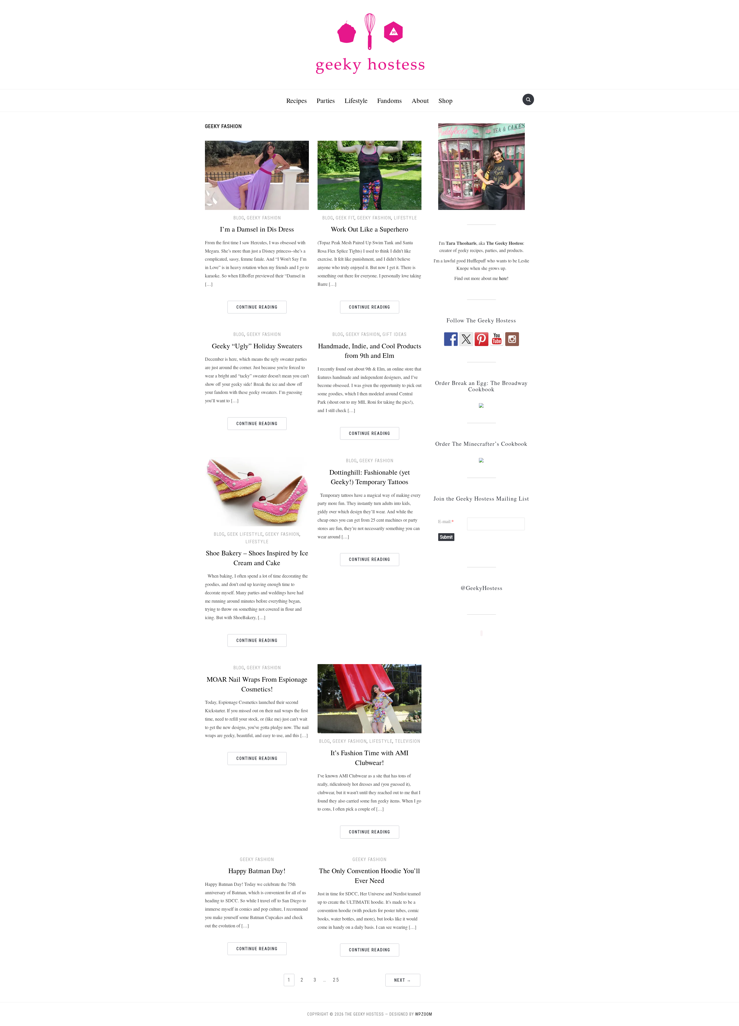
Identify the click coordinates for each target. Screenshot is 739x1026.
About (420, 100)
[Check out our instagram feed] (512, 339)
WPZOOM (423, 1014)
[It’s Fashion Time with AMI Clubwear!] (369, 698)
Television (407, 741)
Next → (402, 980)
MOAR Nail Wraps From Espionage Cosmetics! (257, 684)
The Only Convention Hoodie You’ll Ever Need (369, 875)
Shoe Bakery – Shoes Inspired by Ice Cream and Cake (257, 557)
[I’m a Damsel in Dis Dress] (257, 174)
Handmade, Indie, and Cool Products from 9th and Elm (369, 350)
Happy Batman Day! (256, 870)
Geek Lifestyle (245, 534)
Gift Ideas (394, 334)
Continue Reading (257, 307)
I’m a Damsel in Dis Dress (257, 229)
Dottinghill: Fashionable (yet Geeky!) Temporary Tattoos (369, 476)
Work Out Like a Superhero (369, 229)
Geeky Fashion (264, 218)
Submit (446, 537)
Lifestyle (356, 100)
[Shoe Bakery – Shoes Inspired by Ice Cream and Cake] (257, 491)
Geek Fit (345, 218)
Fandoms (389, 100)
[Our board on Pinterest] (481, 339)
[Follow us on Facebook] (451, 339)
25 (336, 980)
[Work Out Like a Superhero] (369, 174)
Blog (238, 218)
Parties (326, 100)
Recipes (296, 100)
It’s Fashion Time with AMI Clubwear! (369, 757)
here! (503, 278)
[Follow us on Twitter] (466, 339)
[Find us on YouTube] (497, 339)
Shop (445, 100)
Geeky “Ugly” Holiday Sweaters (257, 345)
